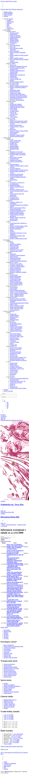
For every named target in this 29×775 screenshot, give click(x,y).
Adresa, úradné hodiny (15, 140)
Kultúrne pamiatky (14, 366)
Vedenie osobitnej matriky (16, 175)
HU (8, 405)
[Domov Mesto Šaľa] (12, 420)
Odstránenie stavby (14, 199)
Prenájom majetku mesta (16, 282)
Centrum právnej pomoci (16, 382)
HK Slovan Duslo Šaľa (15, 349)
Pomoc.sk (12, 385)
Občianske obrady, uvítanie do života (19, 170)
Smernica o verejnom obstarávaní (18, 291)
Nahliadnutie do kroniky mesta (17, 235)
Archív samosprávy (14, 310)
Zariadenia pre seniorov (15, 93)
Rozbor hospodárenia (15, 277)
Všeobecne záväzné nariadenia (17, 255)
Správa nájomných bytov (16, 284)
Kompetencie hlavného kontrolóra (18, 261)
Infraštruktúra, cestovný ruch (17, 368)
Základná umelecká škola (16, 331)
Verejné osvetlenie (14, 132)
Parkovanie (12, 119)
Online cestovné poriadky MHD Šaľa (19, 378)
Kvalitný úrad (13, 143)
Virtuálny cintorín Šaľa (9, 704)
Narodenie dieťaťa (14, 164)
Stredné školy (13, 76)
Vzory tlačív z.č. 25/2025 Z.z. (17, 182)
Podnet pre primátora (15, 35)
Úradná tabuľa (10, 21)
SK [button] (4, 401)
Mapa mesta (13, 129)
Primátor (12, 242)
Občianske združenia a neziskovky (18, 360)
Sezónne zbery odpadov (16, 104)
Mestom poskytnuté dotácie (16, 307)
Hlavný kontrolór (14, 245)
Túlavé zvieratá (13, 116)
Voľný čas (11, 311)
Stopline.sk (12, 384)
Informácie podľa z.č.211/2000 (17, 298)
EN (8, 403)
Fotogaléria (12, 318)
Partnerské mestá (14, 248)
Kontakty (6, 16)
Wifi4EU (6, 708)
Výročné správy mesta (15, 279)
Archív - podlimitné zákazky (17, 294)
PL (7, 408)
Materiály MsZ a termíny (16, 263)
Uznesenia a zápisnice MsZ (16, 265)
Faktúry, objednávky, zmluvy (17, 305)
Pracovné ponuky (14, 338)
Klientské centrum (14, 33)
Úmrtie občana (13, 179)
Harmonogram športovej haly (17, 359)
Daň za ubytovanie (14, 51)
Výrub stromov (13, 109)
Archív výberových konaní (16, 308)
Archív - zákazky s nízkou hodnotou (19, 293)
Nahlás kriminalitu (8, 13)
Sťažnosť (12, 231)
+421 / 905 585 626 (18, 734)
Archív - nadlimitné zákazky (17, 296)
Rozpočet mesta (14, 275)
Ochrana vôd (13, 112)
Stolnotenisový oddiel (15, 353)
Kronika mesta (13, 373)
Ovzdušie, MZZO (14, 111)
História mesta (13, 364)
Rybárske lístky (13, 237)
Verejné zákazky (14, 287)
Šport (8, 26)
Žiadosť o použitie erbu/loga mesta (18, 238)
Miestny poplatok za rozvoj (16, 58)
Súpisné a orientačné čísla (16, 161)
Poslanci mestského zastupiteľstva (12, 686)
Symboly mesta (13, 363)
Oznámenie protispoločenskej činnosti (19, 303)
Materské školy (13, 73)
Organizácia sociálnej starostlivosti (18, 97)
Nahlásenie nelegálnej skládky (17, 107)
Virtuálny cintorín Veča (9, 705)
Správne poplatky (14, 62)
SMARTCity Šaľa (14, 41)
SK (7, 402)
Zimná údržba (13, 133)
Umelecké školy (14, 77)
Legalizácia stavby (14, 198)
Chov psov (12, 115)
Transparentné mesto (11, 524)
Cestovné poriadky (14, 342)
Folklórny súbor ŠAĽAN (16, 326)
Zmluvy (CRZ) (13, 304)
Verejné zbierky (14, 220)
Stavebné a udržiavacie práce (17, 189)
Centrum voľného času (15, 79)
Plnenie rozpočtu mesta (15, 276)
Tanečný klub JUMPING (16, 328)
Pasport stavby (13, 196)
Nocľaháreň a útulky (15, 90)
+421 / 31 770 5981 (8, 714)
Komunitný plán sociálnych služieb (18, 95)
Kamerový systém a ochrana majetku (19, 130)
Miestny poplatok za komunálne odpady (13, 646)
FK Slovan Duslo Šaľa (15, 352)
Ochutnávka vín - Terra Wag (12, 504)
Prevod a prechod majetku (16, 283)
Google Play (7, 752)
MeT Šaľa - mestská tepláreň (17, 100)
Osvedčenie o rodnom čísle (16, 174)
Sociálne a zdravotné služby (10, 657)
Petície (11, 230)
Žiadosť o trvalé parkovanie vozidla (18, 121)
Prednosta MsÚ (13, 144)
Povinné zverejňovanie (9, 664)
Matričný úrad (7, 654)
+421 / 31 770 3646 (14, 739)
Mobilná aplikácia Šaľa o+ (10, 699)
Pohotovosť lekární (14, 339)
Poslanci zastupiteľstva (15, 268)
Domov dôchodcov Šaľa (16, 98)
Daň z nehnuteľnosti (15, 45)
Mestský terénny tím (15, 91)
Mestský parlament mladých (17, 81)
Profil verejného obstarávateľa (17, 290)
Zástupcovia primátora (15, 244)
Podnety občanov (8, 14)
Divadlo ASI (13, 322)
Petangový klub (14, 356)
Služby (9, 137)
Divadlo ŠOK (13, 325)
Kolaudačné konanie (15, 185)
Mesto (8, 240)
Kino (8, 24)
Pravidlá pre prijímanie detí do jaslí (18, 66)
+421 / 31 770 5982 (8, 716)
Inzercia (12, 343)
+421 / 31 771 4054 (16, 736)
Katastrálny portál (14, 380)
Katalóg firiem (13, 345)
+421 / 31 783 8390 (14, 742)
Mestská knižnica (14, 317)
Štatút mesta (13, 254)
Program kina (13, 314)
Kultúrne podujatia (14, 315)
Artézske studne (14, 114)
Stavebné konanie (14, 184)
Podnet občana (13, 34)
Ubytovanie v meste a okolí (16, 336)
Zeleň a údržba (13, 108)
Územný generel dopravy (16, 125)
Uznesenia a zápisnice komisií (17, 266)
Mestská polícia (13, 38)
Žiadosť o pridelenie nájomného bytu (19, 86)
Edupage (12, 80)
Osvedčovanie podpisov (9, 647)
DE (8, 406)
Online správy (10, 28)
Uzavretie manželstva (15, 168)
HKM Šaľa (12, 350)
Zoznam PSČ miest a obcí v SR (17, 381)
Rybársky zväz (13, 354)
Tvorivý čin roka (14, 371)
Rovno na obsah (5, 1)
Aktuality (11, 19)
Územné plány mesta (15, 259)
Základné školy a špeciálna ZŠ (17, 74)
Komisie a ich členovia (15, 269)
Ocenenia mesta (14, 370)
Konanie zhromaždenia (15, 228)
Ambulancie (13, 340)
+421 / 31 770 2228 (18, 738)
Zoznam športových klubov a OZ (18, 357)
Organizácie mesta (14, 247)
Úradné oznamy (8, 693)
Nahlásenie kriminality (15, 37)
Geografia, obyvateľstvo (16, 367)
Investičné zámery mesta (16, 251)
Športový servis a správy (16, 347)
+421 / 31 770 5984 (8, 719)
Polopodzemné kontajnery (16, 105)
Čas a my (9, 27)
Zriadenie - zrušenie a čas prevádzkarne (16, 202)
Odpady (12, 102)
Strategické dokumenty (15, 258)
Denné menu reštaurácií (15, 335)
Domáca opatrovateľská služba (17, 94)
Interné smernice (14, 256)
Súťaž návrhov (13, 289)
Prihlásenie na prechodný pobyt (17, 153)
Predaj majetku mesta (15, 280)
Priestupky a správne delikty (17, 227)
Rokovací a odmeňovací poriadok (18, 272)
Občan (9, 30)
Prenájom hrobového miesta (17, 136)
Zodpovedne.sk (13, 387)
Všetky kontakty (8, 743)
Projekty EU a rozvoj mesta (16, 249)
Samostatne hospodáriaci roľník (17, 210)
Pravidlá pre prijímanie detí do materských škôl (17, 68)
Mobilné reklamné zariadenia (17, 213)
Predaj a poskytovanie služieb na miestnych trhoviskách (18, 208)
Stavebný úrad (7, 656)
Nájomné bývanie (14, 84)
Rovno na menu (13, 1)
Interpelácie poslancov (15, 270)
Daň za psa (12, 46)
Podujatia (9, 23)
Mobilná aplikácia (8, 12)
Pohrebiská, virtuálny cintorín (17, 135)
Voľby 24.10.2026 (8, 391)
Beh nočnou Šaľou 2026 (10, 517)
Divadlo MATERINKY (16, 324)
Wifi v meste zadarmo (15, 333)
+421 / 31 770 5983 (8, 717)
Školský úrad (13, 65)
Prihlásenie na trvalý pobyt (16, 151)
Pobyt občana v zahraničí (16, 157)
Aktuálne (9, 20)
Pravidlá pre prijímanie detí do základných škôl (17, 71)
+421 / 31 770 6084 (14, 741)
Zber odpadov (7, 649)
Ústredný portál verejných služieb (18, 388)
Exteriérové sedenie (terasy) (16, 212)
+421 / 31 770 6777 (17, 735)
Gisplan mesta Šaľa (8, 702)
